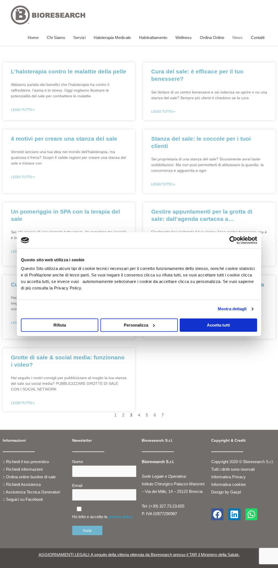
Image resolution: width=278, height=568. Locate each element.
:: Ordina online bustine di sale (29, 477)
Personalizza (136, 325)
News (237, 37)
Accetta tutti (218, 325)
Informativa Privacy (229, 477)
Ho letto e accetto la (102, 516)
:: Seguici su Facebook (23, 499)
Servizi (79, 37)
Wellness (183, 37)
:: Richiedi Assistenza (22, 484)
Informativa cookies (228, 484)
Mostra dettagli (232, 308)
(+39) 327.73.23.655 (166, 506)
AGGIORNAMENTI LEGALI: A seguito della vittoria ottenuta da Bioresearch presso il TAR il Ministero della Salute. (139, 554)
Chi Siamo (56, 37)
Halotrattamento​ (153, 37)
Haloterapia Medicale (112, 37)
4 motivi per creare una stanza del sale (64, 138)
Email (77, 485)
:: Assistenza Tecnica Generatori (31, 492)
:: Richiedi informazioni (23, 469)
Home (33, 37)
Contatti (257, 37)
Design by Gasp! (226, 492)
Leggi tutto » (23, 110)
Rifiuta (59, 325)
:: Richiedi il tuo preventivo (26, 461)
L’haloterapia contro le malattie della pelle (68, 71)
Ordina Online (212, 37)
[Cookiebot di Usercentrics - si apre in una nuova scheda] (233, 240)
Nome (77, 461)
